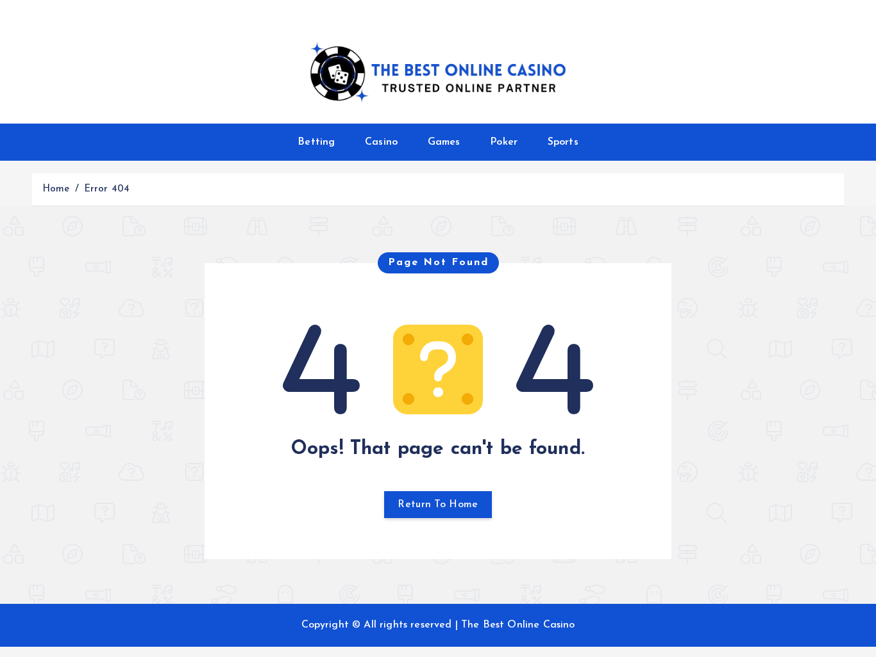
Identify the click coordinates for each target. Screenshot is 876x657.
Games (444, 142)
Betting (316, 142)
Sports (563, 142)
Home (56, 189)
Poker (504, 142)
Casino (381, 142)
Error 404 (107, 189)
